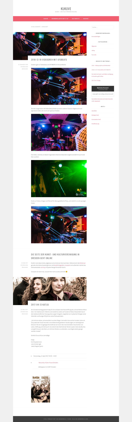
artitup (93, 50)
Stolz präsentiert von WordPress (55, 419)
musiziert (67, 265)
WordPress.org (95, 123)
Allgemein (94, 46)
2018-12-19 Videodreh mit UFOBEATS (49, 59)
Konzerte (94, 55)
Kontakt (86, 18)
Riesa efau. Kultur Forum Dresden (48, 362)
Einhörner (82, 263)
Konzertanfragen (96, 36)
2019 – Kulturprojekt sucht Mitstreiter (101, 65)
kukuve (66, 8)
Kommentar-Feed (96, 119)
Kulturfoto (75, 18)
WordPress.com (83, 419)
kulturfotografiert (59, 265)
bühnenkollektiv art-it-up (60, 18)
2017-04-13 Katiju (40, 304)
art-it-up (43, 267)
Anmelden (94, 111)
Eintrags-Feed (95, 115)
